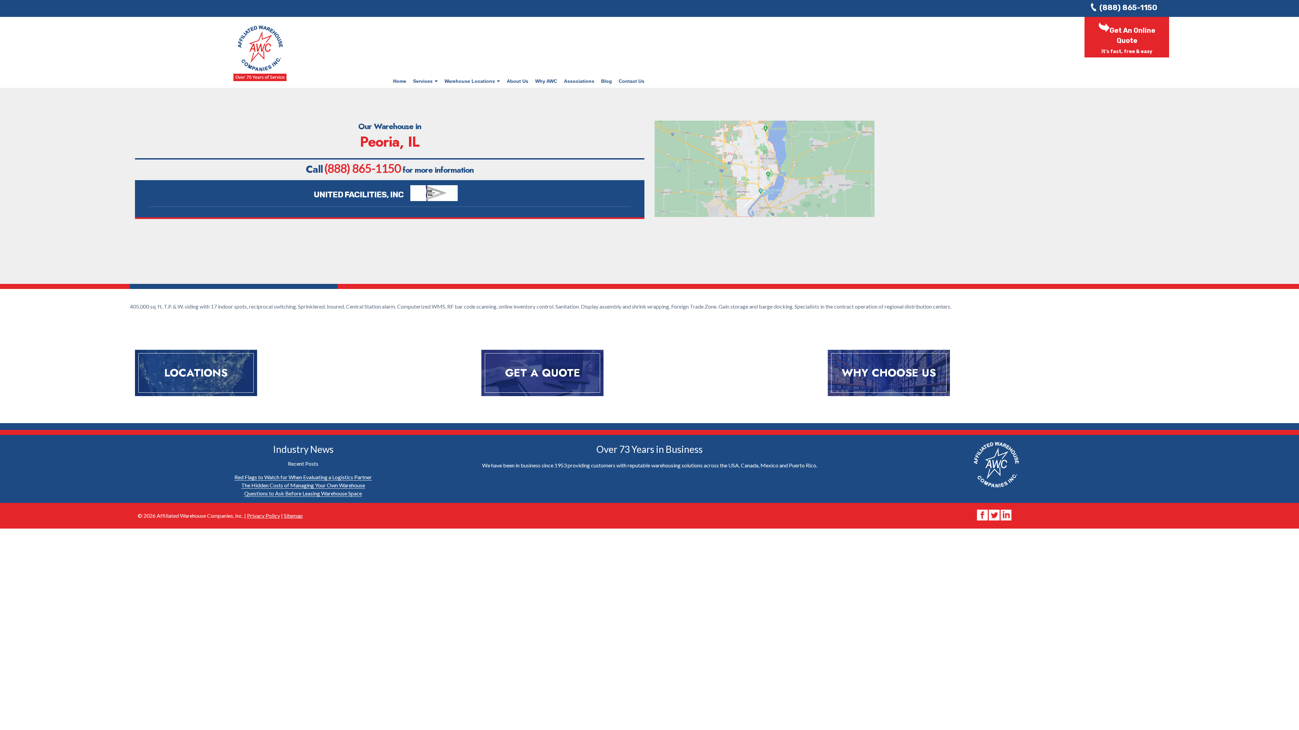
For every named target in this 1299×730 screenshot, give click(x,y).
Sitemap (293, 515)
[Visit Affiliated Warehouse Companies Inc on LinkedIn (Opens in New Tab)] (1006, 514)
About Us (517, 81)
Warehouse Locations (470, 81)
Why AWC (546, 81)
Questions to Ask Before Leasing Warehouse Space (303, 493)
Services (423, 81)
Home (399, 81)
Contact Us (631, 81)
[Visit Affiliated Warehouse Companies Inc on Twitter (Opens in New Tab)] (995, 514)
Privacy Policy (263, 515)
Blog (606, 81)
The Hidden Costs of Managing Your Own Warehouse (303, 485)
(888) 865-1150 (1128, 7)
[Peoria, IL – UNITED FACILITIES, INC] (432, 194)
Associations (579, 81)
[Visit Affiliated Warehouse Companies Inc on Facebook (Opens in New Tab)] (983, 514)
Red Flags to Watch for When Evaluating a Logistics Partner (303, 477)
